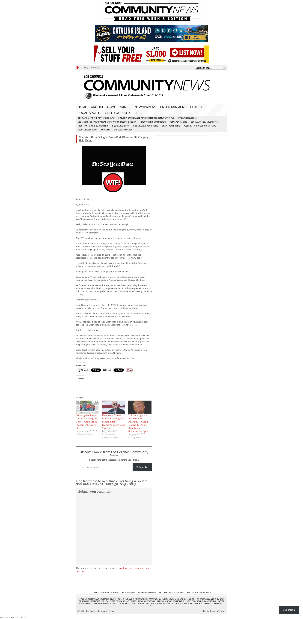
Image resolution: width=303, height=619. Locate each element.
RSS (151, 605)
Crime (124, 107)
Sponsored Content (123, 130)
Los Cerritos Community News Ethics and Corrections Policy (107, 122)
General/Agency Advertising (204, 122)
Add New (220, 611)
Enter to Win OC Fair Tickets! (153, 122)
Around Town (103, 107)
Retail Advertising (178, 122)
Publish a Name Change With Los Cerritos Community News (146, 118)
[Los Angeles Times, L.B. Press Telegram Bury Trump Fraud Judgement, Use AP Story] (87, 407)
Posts (212, 611)
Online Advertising (171, 126)
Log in (206, 611)
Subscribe (105, 130)
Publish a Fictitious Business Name (200, 126)
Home (82, 107)
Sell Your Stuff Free (124, 113)
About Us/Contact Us (88, 130)
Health (196, 107)
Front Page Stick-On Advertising (93, 126)
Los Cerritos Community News (99, 611)
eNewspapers (144, 107)
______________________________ (151, 23)
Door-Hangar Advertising (145, 126)
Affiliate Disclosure (187, 118)
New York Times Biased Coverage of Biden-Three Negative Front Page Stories (113, 421)
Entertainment (173, 107)
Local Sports (89, 113)
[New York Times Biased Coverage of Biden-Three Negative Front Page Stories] (113, 407)
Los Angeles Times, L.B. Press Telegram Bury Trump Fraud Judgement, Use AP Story (87, 421)
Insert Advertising (121, 126)
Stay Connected (92, 67)
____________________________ (151, 44)
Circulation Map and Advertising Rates (96, 118)
